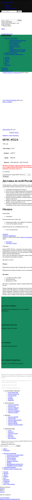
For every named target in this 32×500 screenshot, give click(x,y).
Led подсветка (12, 395)
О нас (9, 430)
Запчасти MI (11, 418)
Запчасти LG (12, 406)
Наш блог (11, 432)
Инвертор (11, 400)
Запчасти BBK (12, 421)
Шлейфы (10, 398)
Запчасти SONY (13, 409)
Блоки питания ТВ (13, 394)
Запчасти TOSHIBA (14, 411)
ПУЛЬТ (11, 48)
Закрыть (2, 488)
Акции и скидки (13, 433)
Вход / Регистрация (9, 484)
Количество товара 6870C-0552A (14, 174)
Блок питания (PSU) (15, 42)
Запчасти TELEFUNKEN (15, 424)
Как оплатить (12, 438)
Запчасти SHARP (13, 417)
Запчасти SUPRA (13, 412)
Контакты (11, 436)
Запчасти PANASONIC (15, 420)
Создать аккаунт (4, 497)
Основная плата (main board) (17, 40)
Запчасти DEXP (12, 423)
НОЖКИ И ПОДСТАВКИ (17, 51)
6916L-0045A (7, 129)
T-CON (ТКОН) (14, 45)
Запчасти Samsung (13, 404)
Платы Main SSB (13, 392)
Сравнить (6, 482)
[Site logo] (12, 15)
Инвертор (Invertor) (15, 46)
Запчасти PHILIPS (13, 408)
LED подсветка (13, 43)
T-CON (10, 397)
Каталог (10, 435)
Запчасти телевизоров (14, 72)
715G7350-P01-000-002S (10, 100)
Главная (5, 72)
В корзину (5, 176)
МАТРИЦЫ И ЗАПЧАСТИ (17, 49)
